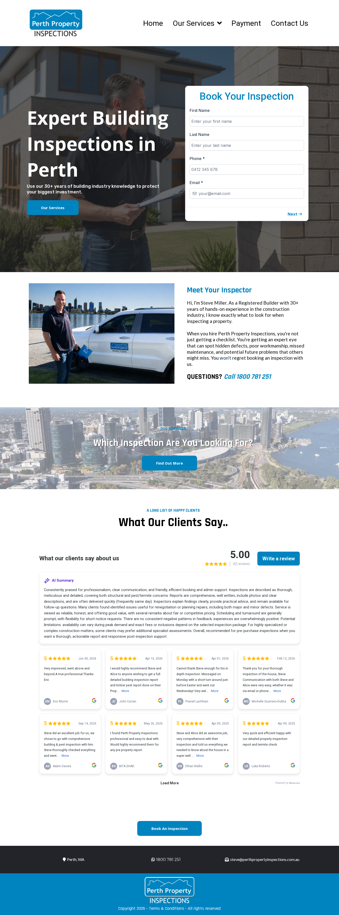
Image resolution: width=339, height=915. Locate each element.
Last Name (199, 134)
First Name (200, 110)
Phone (197, 158)
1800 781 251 (168, 859)
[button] (295, 214)
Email (196, 182)
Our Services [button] (194, 23)
